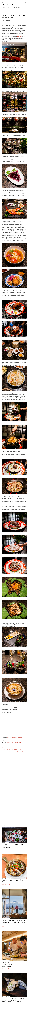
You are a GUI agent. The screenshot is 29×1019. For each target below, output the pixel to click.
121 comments (8, 926)
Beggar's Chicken (12, 749)
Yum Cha (19, 36)
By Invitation (18, 749)
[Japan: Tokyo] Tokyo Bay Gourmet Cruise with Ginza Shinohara (12, 964)
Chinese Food (4, 751)
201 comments (8, 884)
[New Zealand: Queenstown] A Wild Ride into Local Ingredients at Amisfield (13, 1000)
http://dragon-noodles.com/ (8, 714)
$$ (7, 749)
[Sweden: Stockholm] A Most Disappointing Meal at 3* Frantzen (12, 846)
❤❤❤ (6, 749)
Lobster (24, 751)
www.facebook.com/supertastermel (14, 737)
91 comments (8, 1004)
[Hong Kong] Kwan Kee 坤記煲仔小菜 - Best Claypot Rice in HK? (14, 881)
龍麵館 (9, 752)
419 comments (8, 850)
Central (22, 749)
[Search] (26, 2)
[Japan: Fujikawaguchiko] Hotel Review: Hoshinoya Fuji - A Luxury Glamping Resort (14, 922)
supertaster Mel (7, 5)
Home (3, 7)
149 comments (8, 968)
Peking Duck (4, 752)
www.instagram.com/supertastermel (14, 742)
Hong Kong (15, 7)
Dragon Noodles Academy (13, 751)
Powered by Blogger (16, 1012)
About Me (9, 7)
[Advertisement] (14, 807)
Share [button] (3, 747)
